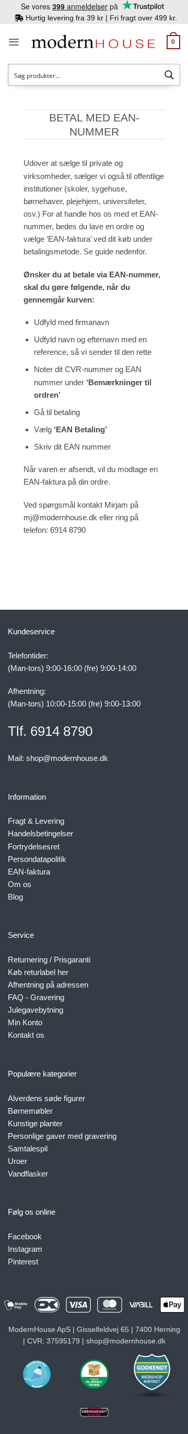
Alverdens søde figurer (46, 1098)
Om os (19, 884)
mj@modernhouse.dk (60, 517)
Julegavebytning (35, 1009)
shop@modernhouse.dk (67, 758)
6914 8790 (68, 529)
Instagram (25, 1249)
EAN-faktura (29, 871)
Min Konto (25, 1022)
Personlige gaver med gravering (62, 1135)
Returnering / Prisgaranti (49, 959)
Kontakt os (26, 1034)
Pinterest (23, 1261)
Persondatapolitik (37, 859)
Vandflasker (28, 1173)
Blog (15, 896)
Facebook (25, 1236)
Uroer (17, 1161)
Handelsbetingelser (40, 833)
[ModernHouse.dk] (93, 42)
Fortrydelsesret (34, 846)
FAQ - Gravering (36, 997)
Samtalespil (28, 1148)
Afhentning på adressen (48, 984)
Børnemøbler (30, 1110)
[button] (14, 42)
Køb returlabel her (38, 972)
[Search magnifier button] (169, 74)
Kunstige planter (35, 1123)
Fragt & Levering (36, 820)
